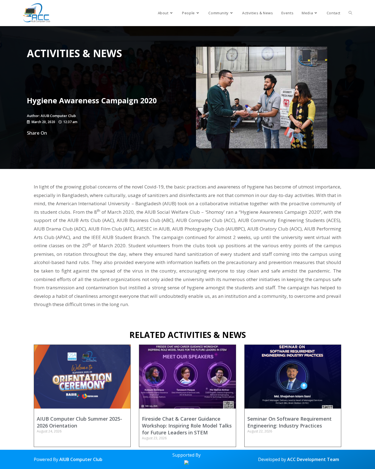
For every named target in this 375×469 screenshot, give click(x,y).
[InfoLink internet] (186, 462)
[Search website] (350, 13)
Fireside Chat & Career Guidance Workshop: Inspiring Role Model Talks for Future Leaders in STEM (187, 425)
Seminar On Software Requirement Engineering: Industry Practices (289, 422)
